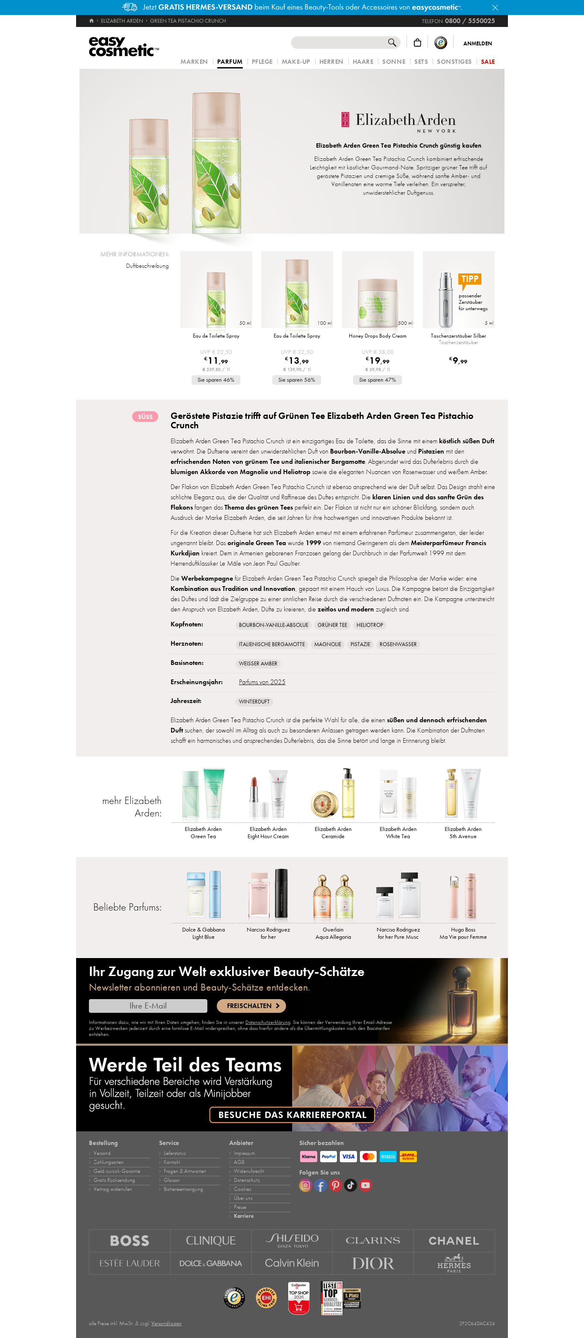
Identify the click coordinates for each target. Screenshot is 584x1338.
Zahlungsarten (109, 1162)
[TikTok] (350, 1185)
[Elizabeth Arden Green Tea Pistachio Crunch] (185, 151)
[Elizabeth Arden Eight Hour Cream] (268, 794)
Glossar (172, 1180)
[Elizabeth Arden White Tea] (398, 794)
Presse (240, 1207)
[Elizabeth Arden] (398, 123)
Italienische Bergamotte (272, 644)
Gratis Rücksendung (114, 1180)
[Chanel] (454, 1240)
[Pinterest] (335, 1185)
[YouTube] (365, 1185)
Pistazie (360, 644)
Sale (488, 62)
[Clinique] (211, 1240)
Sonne (393, 62)
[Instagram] (305, 1185)
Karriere (244, 1216)
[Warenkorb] (417, 43)
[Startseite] (92, 21)
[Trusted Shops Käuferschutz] (440, 42)
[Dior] (373, 1263)
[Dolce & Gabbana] (211, 1263)
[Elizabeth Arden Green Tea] (203, 794)
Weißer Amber (258, 663)
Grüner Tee (332, 625)
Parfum (230, 62)
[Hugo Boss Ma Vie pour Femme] (463, 895)
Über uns (243, 1198)
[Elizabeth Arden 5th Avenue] (463, 794)
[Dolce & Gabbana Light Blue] (203, 895)
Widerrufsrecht (249, 1171)
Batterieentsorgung (183, 1189)
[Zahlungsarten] (397, 1155)
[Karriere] (292, 1088)
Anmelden (477, 43)
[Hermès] (454, 1263)
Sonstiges (454, 62)
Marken (194, 62)
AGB (239, 1162)
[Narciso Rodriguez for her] (268, 895)
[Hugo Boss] (130, 1240)
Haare (363, 62)
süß (145, 417)
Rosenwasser (398, 644)
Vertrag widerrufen (113, 1189)
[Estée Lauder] (130, 1263)
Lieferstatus (175, 1153)
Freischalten (249, 1006)
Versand (102, 1153)
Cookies (242, 1189)
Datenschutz (247, 1180)
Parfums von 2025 (262, 682)
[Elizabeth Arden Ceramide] (333, 794)
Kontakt (172, 1162)
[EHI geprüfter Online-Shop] (266, 1298)
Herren (331, 62)
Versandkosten (166, 1323)
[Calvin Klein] (292, 1263)
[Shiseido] (292, 1240)
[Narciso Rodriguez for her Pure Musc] (398, 895)
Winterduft (254, 701)
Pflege (262, 62)
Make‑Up (296, 62)
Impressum (244, 1153)
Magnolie (327, 644)
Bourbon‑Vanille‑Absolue (273, 625)
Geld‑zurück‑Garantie (117, 1171)
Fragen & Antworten (185, 1171)
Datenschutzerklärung (267, 1022)
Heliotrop (370, 625)
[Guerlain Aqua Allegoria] (333, 895)
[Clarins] (373, 1240)
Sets (421, 62)
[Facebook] (320, 1185)
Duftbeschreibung (147, 266)
